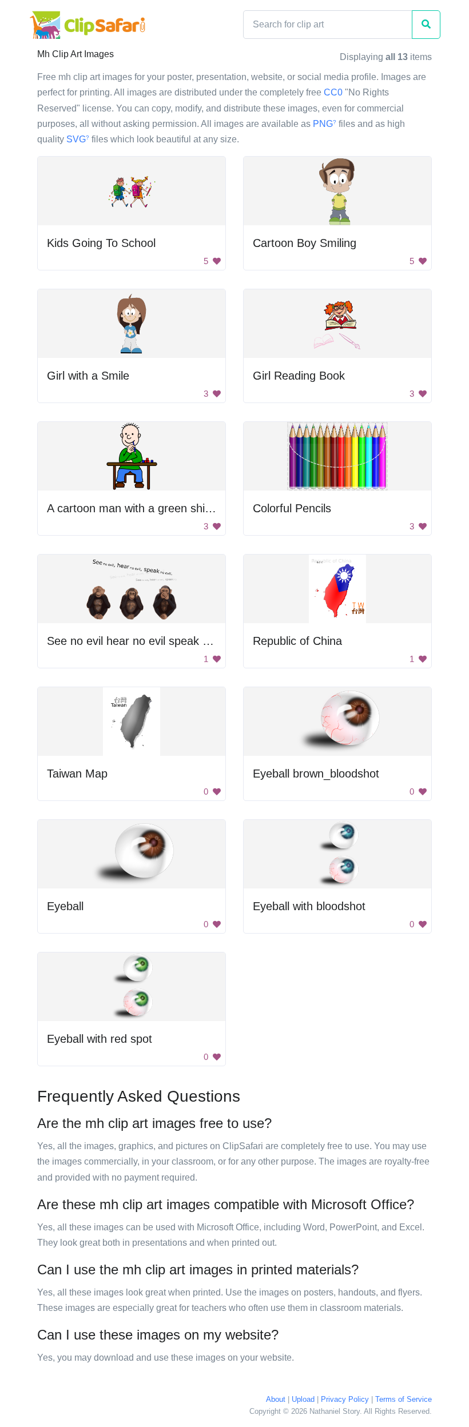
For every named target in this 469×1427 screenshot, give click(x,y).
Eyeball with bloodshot (309, 906)
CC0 (333, 92)
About (275, 1399)
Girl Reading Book (299, 375)
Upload (303, 1399)
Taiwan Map (77, 773)
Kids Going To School (101, 243)
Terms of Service (403, 1399)
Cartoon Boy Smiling (304, 243)
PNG (324, 124)
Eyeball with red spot (99, 1039)
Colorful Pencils (292, 508)
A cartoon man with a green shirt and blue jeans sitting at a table (210, 508)
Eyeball (65, 906)
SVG (77, 139)
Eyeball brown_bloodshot (316, 773)
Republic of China (297, 641)
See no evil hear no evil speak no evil (141, 641)
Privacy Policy (345, 1399)
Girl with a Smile (88, 375)
